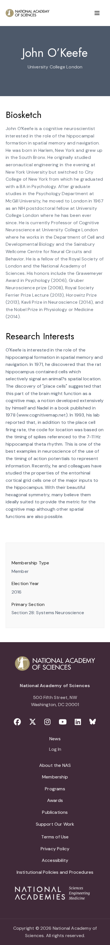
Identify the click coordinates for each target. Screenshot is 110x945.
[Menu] (97, 13)
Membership (55, 777)
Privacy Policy (55, 849)
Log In (55, 749)
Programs (55, 789)
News (55, 739)
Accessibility (55, 860)
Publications (55, 812)
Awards (55, 800)
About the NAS (55, 765)
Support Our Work (55, 824)
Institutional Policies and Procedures (55, 872)
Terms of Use (55, 837)
